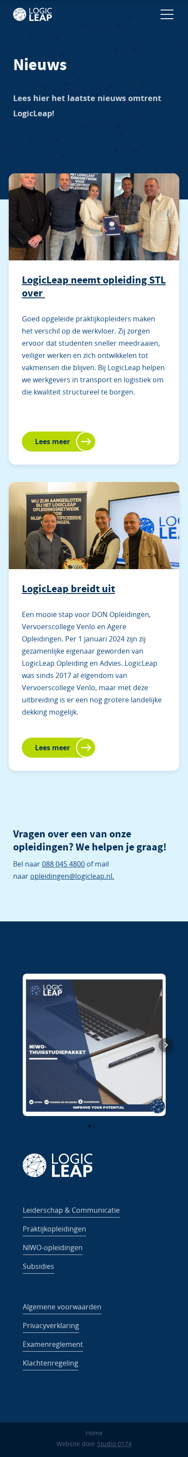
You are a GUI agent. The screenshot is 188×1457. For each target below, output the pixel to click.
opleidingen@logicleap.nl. (72, 876)
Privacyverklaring (51, 1325)
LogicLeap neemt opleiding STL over (94, 286)
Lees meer (52, 441)
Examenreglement (53, 1344)
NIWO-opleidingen (53, 1247)
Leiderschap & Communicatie (71, 1210)
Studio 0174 (114, 1444)
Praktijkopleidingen (54, 1229)
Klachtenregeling (50, 1363)
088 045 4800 (63, 864)
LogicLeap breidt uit (68, 589)
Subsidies (38, 1266)
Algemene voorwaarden (62, 1307)
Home (94, 1433)
